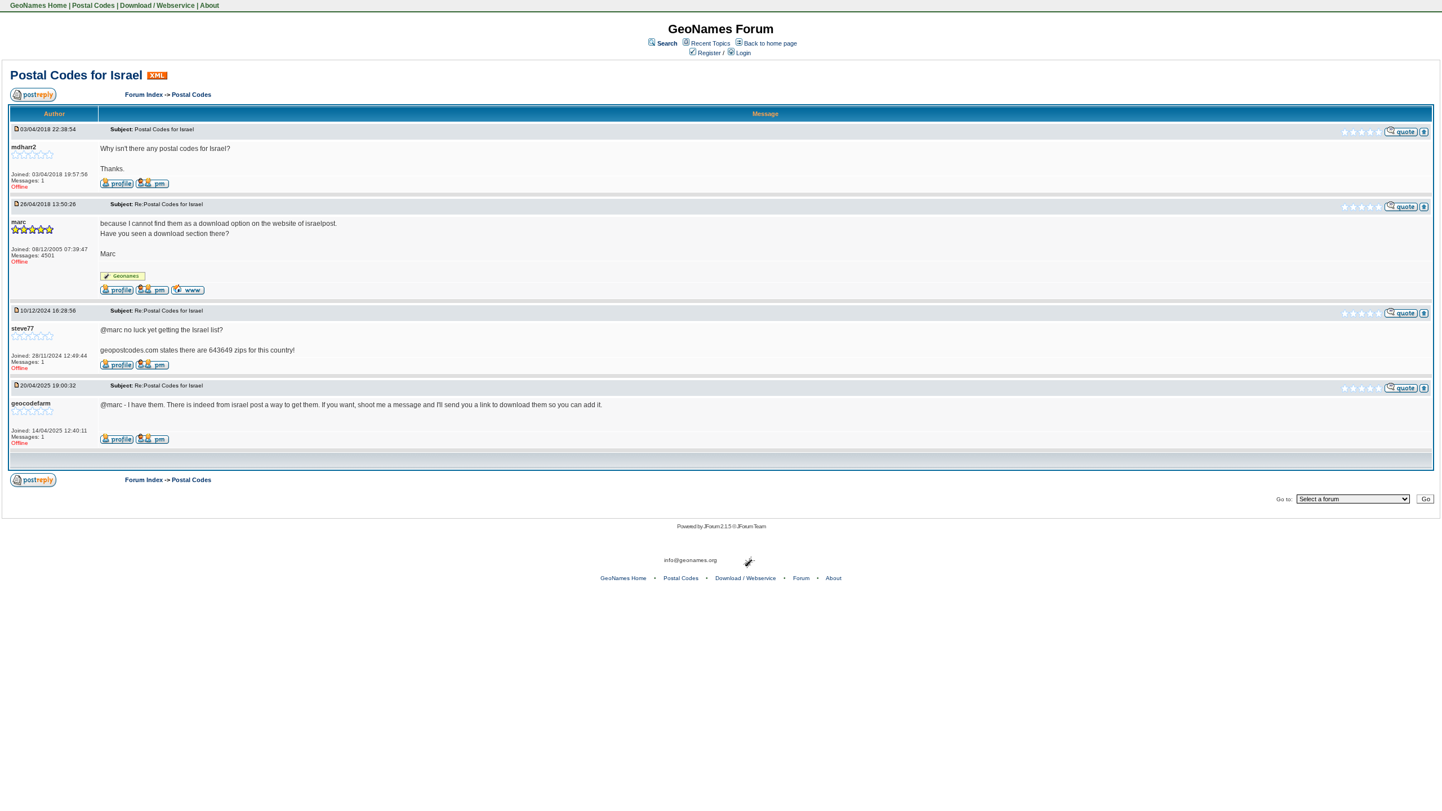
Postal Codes (93, 6)
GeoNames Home (37, 6)
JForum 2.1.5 (718, 526)
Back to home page (770, 43)
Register (708, 53)
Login (743, 53)
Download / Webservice (157, 6)
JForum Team (751, 526)
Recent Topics (711, 43)
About (209, 6)
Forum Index (144, 94)
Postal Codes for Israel (76, 75)
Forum (801, 578)
